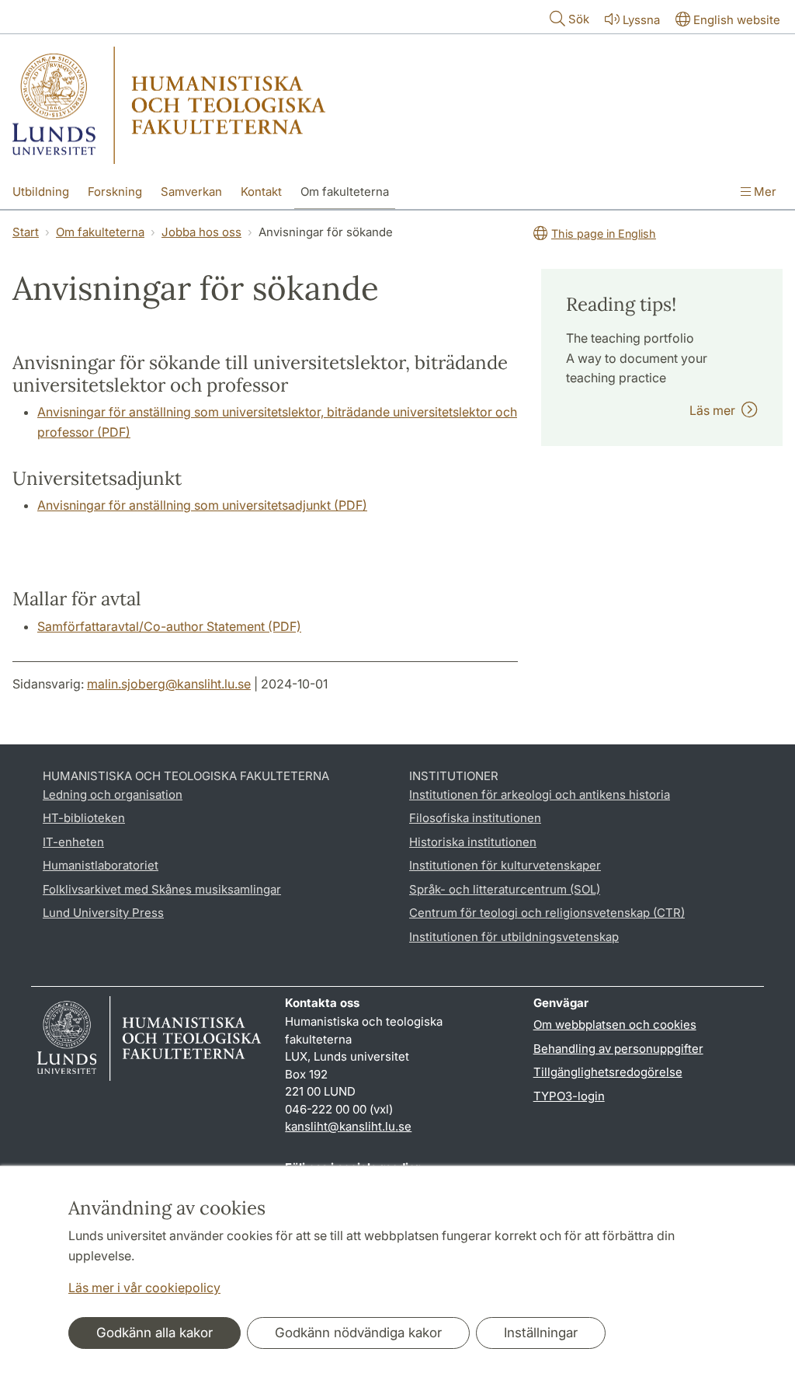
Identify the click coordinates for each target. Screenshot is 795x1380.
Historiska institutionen (472, 842)
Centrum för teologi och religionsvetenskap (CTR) (547, 912)
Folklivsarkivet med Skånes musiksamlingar (162, 889)
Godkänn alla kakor (154, 1332)
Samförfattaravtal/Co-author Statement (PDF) (169, 626)
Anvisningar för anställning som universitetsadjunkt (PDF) (202, 505)
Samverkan (191, 191)
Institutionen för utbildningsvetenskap (514, 936)
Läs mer (715, 410)
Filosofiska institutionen (475, 817)
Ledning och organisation (112, 794)
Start (25, 232)
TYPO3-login (569, 1096)
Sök (578, 19)
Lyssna (641, 19)
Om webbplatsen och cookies (614, 1024)
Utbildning (40, 191)
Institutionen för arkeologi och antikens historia (539, 794)
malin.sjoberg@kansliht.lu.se (169, 684)
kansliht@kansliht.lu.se (348, 1126)
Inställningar (541, 1332)
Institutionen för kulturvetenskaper (505, 865)
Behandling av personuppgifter (618, 1048)
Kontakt (261, 191)
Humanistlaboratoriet (100, 865)
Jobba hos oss (201, 232)
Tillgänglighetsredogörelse (607, 1072)
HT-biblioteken (84, 817)
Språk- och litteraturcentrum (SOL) (504, 889)
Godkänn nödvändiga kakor (358, 1332)
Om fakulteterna (344, 191)
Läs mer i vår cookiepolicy (144, 1287)
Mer (763, 191)
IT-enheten (73, 842)
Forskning (115, 191)
